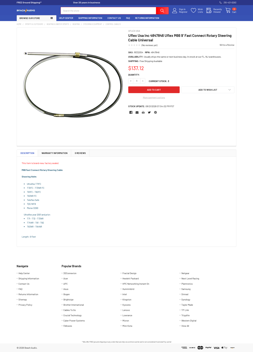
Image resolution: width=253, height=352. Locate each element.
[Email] (137, 112)
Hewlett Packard (130, 278)
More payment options (154, 97)
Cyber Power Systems (74, 320)
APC (65, 283)
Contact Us (114, 18)
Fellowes (67, 325)
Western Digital (188, 320)
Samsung (185, 289)
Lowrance (127, 315)
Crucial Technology (72, 315)
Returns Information (147, 18)
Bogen (66, 294)
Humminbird (128, 289)
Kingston (126, 299)
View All (185, 325)
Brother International (73, 304)
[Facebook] (131, 112)
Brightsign (68, 299)
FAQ (128, 18)
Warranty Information (54, 153)
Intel (124, 294)
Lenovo (126, 310)
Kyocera (126, 304)
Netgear (185, 273)
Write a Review (227, 44)
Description (27, 153)
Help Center (66, 18)
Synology (185, 299)
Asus (65, 289)
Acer (65, 278)
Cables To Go (69, 310)
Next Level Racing (190, 278)
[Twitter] (149, 112)
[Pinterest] (155, 112)
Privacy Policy (25, 304)
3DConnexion (69, 273)
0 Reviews (80, 153)
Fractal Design (129, 273)
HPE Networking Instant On (135, 283)
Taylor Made (187, 304)
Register (183, 12)
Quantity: (134, 74)
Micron (125, 320)
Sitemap (22, 299)
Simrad (184, 294)
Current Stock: (159, 81)
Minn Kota (127, 325)
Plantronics (187, 283)
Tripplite (185, 315)
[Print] (143, 112)
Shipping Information (90, 18)
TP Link (185, 310)
